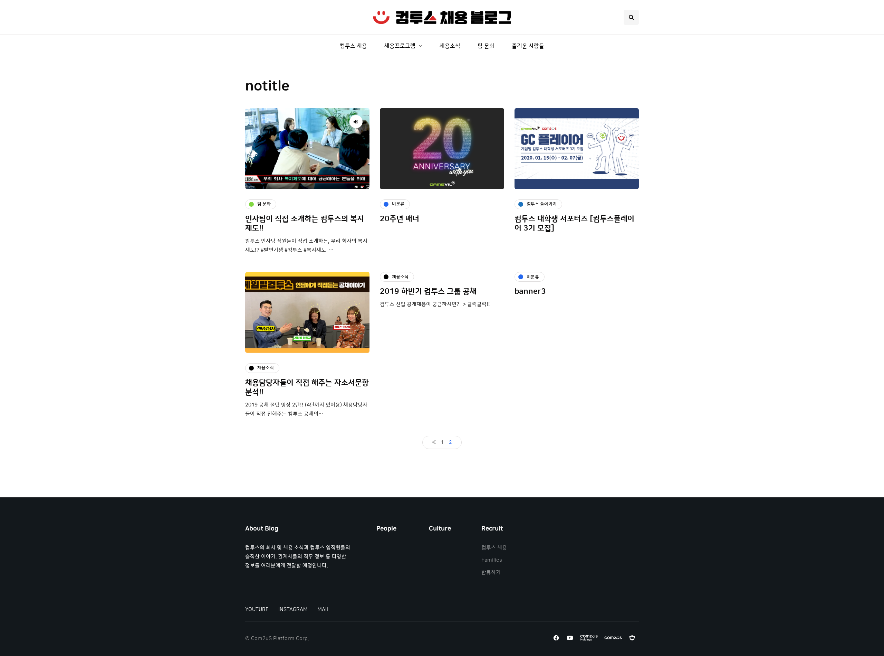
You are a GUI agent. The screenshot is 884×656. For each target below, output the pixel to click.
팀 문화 (486, 46)
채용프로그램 (399, 46)
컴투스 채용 (353, 46)
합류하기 (491, 572)
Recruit (492, 528)
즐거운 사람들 (528, 46)
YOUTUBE (257, 609)
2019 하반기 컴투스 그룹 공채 (428, 291)
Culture (440, 528)
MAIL (323, 609)
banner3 (530, 291)
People (386, 528)
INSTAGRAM (293, 609)
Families (491, 560)
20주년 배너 (399, 219)
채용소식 (450, 46)
